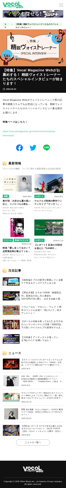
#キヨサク (52, 255)
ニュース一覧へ (33, 442)
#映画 (23, 260)
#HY (49, 252)
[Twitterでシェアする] (33, 147)
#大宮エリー (51, 257)
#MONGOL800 (40, 255)
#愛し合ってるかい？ (11, 260)
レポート (39, 196)
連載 (6, 196)
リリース (8, 240)
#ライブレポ (47, 211)
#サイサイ (7, 211)
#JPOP (6, 208)
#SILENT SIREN (17, 208)
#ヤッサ (37, 211)
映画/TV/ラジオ (21, 240)
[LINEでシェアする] (46, 147)
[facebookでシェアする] (19, 147)
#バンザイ (57, 208)
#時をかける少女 (9, 213)
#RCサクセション (17, 255)
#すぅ (14, 211)
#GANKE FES (40, 252)
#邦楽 (19, 213)
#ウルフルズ (47, 208)
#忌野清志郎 (8, 258)
